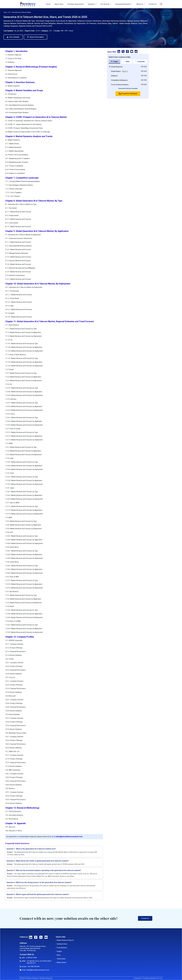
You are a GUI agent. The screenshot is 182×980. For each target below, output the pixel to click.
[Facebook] (127, 52)
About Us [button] (139, 4)
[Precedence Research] (27, 4)
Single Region (116, 71)
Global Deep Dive (117, 67)
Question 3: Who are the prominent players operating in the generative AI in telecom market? (43, 870)
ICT (9, 12)
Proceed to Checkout (129, 94)
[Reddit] (136, 52)
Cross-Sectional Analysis (120, 84)
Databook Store (62, 944)
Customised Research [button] (123, 4)
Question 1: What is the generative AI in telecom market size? (31, 849)
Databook (114, 76)
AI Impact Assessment (76, 4)
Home (48, 4)
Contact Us (153, 4)
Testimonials (61, 959)
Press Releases (62, 947)
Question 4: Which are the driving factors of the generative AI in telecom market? (39, 882)
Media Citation (61, 962)
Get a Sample (14, 37)
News (58, 955)
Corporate (141, 61)
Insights (59, 951)
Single (115, 61)
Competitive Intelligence (119, 80)
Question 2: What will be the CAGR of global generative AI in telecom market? (37, 861)
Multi (127, 61)
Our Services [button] (105, 4)
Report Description (36, 37)
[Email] (132, 52)
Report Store (59, 4)
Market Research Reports (65, 940)
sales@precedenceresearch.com (69, 837)
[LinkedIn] (119, 52)
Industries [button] (91, 4)
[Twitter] (123, 52)
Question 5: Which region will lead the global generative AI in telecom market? (37, 894)
